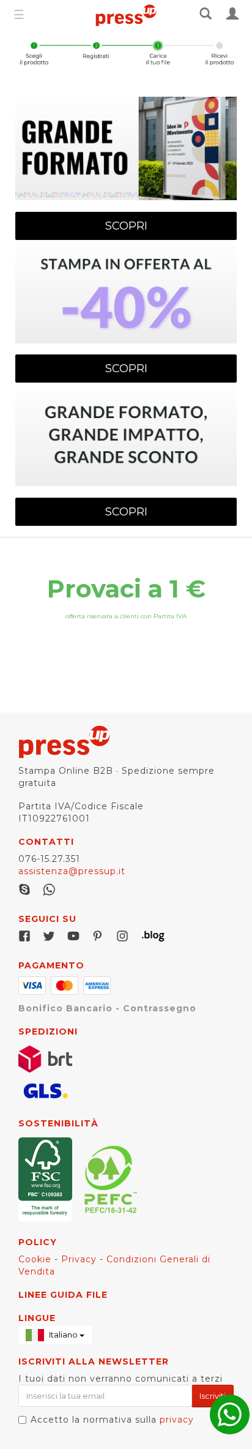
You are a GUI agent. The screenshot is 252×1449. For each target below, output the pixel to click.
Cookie (34, 1259)
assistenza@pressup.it (71, 871)
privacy (177, 1419)
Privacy (79, 1259)
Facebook (24, 936)
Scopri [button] (126, 226)
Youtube (73, 936)
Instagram (122, 936)
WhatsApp (49, 889)
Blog (147, 936)
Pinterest (98, 936)
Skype (24, 889)
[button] (55, 1335)
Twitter (49, 936)
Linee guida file (63, 1294)
